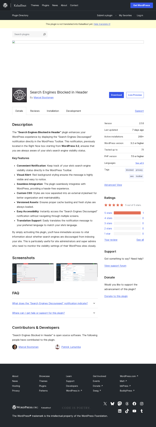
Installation (53, 110)
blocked (129, 170)
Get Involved (99, 376)
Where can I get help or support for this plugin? (38, 313)
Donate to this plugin (116, 296)
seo (132, 176)
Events (96, 381)
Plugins (42, 386)
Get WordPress (141, 5)
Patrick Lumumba (71, 346)
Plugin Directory (20, 15)
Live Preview (135, 95)
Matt (123, 381)
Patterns (43, 390)
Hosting (16, 386)
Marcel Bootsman (44, 97)
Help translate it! (102, 24)
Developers (72, 386)
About (15, 376)
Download (116, 95)
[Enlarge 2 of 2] (93, 267)
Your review (110, 239)
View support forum (115, 265)
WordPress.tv (74, 390)
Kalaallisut (46, 407)
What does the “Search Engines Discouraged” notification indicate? (50, 303)
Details (19, 110)
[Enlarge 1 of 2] (49, 267)
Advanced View (113, 184)
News (15, 381)
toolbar (139, 176)
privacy (139, 170)
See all (140, 239)
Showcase (44, 376)
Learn (69, 376)
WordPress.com (129, 376)
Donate (98, 386)
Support (139, 110)
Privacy (16, 390)
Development (73, 110)
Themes (43, 381)
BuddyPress (127, 390)
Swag (97, 390)
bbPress (125, 386)
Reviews (35, 110)
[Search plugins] (44, 34)
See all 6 (139, 163)
